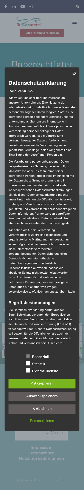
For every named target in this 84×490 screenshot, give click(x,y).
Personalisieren (42, 421)
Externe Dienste (45, 371)
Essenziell (40, 357)
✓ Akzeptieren (42, 383)
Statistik (38, 364)
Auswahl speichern (42, 396)
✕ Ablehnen (42, 409)
